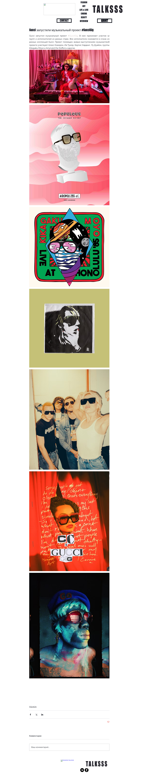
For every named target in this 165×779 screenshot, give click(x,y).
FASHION (32, 707)
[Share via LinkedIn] (42, 714)
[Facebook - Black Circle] (87, 770)
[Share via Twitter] (36, 714)
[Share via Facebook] (30, 714)
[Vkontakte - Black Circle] (82, 770)
